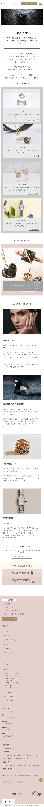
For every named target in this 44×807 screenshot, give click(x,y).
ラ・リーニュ (11, 685)
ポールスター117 (12, 678)
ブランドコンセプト (11, 673)
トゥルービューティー (14, 690)
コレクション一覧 (10, 676)
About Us (6, 709)
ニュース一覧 (9, 717)
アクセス (7, 730)
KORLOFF (9, 701)
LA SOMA (9, 697)
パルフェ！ (10, 680)
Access (5, 727)
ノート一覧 (8, 723)
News (4, 715)
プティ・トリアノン (13, 683)
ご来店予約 (29, 3)
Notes (4, 721)
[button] (22, 669)
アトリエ (9, 692)
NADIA (8, 669)
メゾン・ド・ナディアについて (15, 711)
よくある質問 (9, 736)
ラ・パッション (11, 688)
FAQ (4, 733)
